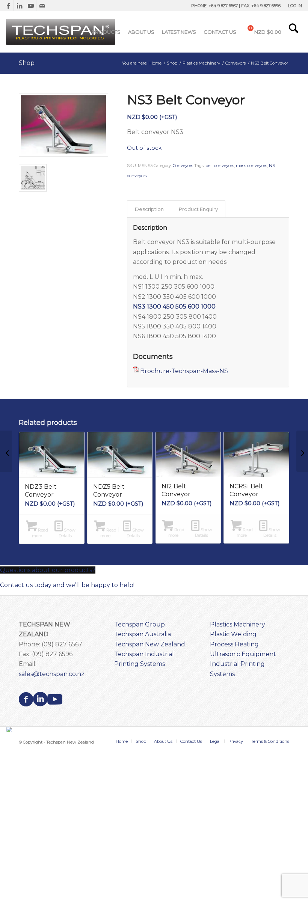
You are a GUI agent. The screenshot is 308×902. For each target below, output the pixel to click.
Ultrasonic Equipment (243, 654)
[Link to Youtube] (30, 5)
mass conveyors (251, 165)
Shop (27, 62)
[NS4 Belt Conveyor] (302, 451)
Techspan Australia (142, 634)
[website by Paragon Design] (10, 729)
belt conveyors (219, 165)
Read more (40, 532)
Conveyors (183, 165)
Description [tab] (149, 209)
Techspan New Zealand (149, 644)
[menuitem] (293, 6)
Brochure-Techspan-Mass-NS (184, 371)
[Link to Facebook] (8, 5)
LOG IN (295, 5)
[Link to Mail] (42, 5)
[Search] (293, 32)
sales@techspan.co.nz (52, 674)
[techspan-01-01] (61, 32)
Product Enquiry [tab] (198, 209)
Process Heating (234, 644)
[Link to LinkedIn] (19, 5)
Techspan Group (139, 624)
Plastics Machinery (237, 624)
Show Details (67, 532)
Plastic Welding (233, 634)
